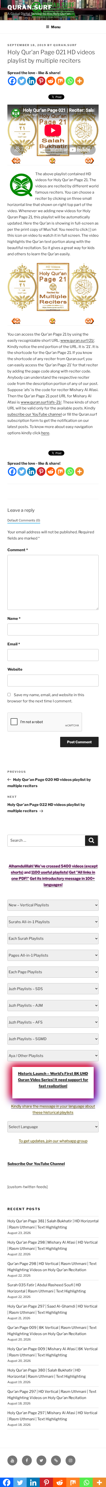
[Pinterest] (41, 81)
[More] (79, 81)
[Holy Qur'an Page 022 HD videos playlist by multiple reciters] (15, 161)
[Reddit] (50, 81)
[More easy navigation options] (52, 161)
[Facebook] (12, 81)
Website (14, 669)
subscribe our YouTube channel (34, 414)
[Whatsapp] (70, 81)
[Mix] (60, 81)
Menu (55, 27)
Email (13, 644)
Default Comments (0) (23, 520)
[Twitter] (22, 81)
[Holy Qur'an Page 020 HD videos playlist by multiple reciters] (89, 161)
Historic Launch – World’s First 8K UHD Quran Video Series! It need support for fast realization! (53, 1079)
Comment (17, 550)
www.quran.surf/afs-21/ (41, 402)
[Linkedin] (31, 81)
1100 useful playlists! (49, 872)
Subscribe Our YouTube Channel (36, 1164)
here (45, 433)
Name (13, 618)
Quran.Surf (29, 7)
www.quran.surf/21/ (77, 340)
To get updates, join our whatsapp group (53, 1141)
